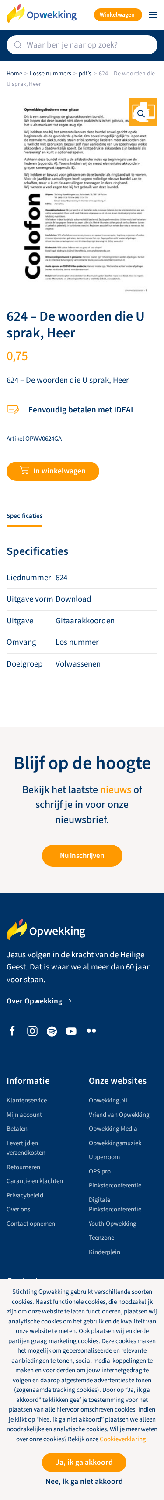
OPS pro (100, 1171)
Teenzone (101, 1237)
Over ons (18, 1209)
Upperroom (104, 1157)
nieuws (115, 789)
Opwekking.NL (109, 1100)
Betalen (17, 1128)
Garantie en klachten (35, 1181)
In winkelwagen (59, 471)
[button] (153, 15)
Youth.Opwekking (112, 1223)
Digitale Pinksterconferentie (115, 1204)
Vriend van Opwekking (119, 1114)
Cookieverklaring (123, 1439)
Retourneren (23, 1167)
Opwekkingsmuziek (115, 1143)
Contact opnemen (31, 1223)
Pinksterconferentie (115, 1185)
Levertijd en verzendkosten (26, 1148)
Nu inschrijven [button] (82, 855)
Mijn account (24, 1114)
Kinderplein (104, 1252)
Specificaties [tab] (24, 515)
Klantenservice (27, 1100)
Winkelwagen (117, 14)
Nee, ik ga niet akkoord (84, 1481)
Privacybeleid (25, 1195)
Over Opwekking (34, 1001)
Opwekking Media (113, 1128)
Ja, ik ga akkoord (84, 1462)
